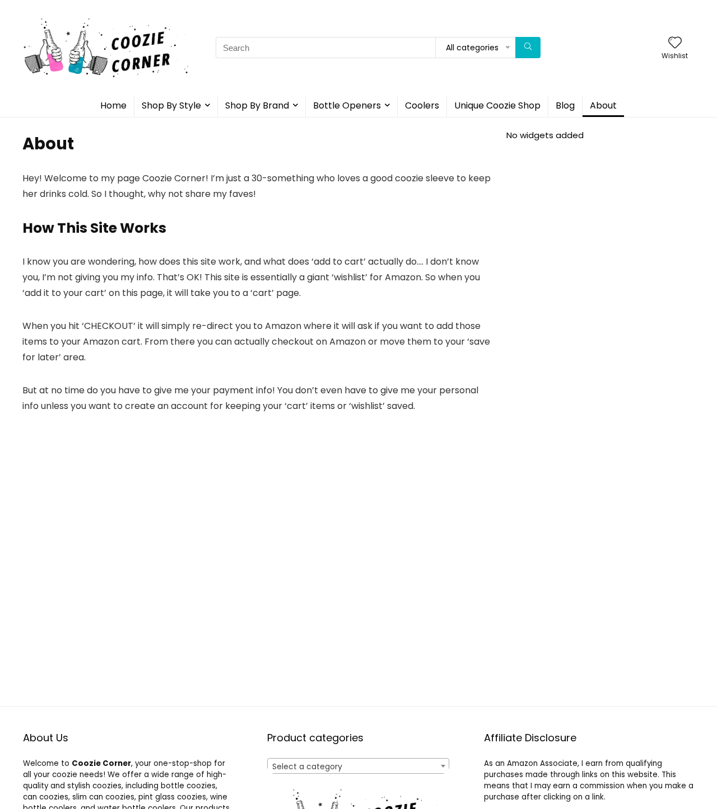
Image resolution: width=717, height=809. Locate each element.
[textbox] (358, 766)
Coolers (422, 105)
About (603, 105)
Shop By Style (171, 105)
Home (113, 105)
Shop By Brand (257, 105)
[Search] (528, 47)
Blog (565, 105)
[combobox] (358, 766)
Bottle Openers (347, 105)
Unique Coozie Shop (497, 105)
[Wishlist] (675, 43)
